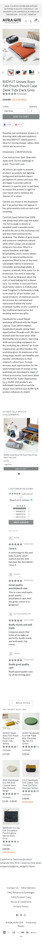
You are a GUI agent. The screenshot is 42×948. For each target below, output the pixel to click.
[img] (15, 544)
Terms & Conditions (21, 901)
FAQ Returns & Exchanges (21, 892)
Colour (6, 106)
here (5, 283)
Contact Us (12, 887)
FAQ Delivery (28, 887)
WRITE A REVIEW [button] (21, 522)
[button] (10, 93)
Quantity (33, 106)
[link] (21, 435)
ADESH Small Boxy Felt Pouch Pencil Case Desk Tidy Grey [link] (20, 456)
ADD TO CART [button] (21, 469)
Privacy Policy (21, 906)
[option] (10, 72)
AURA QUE (18, 922)
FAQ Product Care (21, 897)
